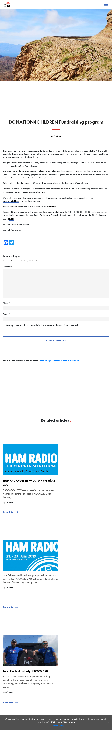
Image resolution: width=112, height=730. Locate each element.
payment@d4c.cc (11, 201)
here (43, 192)
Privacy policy (58, 725)
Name (6, 303)
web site (51, 206)
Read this (8, 512)
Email (6, 314)
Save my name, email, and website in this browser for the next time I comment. (41, 325)
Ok (49, 725)
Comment (8, 266)
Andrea (57, 135)
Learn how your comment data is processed (59, 360)
